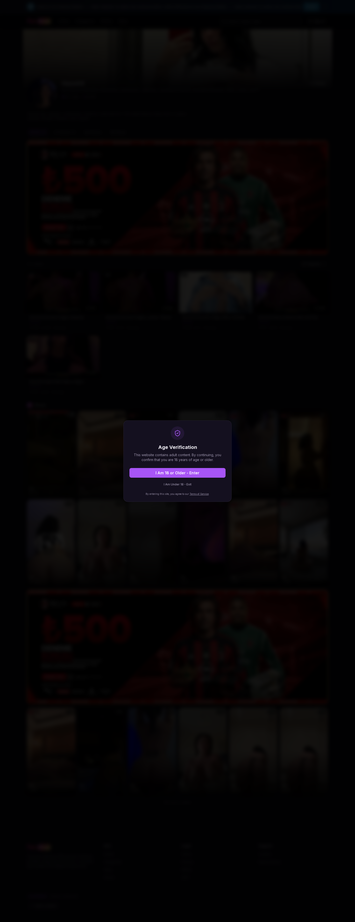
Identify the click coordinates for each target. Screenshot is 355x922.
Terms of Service (199, 493)
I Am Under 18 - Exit (178, 484)
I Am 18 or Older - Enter (177, 472)
